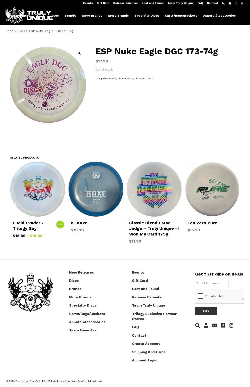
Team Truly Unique (180, 2)
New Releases (81, 272)
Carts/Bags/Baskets (87, 314)
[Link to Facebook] (236, 3)
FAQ (200, 2)
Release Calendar (125, 2)
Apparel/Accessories (87, 322)
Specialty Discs (82, 305)
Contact (212, 2)
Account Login (144, 360)
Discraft (122, 78)
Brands (112, 78)
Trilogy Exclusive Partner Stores (154, 316)
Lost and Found (152, 2)
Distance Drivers (144, 78)
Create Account (146, 344)
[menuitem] (88, 3)
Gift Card (103, 2)
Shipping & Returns (148, 352)
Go (206, 311)
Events (88, 2)
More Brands (80, 297)
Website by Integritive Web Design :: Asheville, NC (75, 381)
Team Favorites (82, 330)
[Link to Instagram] (242, 3)
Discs (21, 31)
